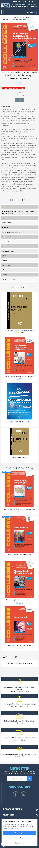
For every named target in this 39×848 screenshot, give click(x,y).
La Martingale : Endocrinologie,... (20, 421)
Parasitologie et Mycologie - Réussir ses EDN (19, 509)
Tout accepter (19, 833)
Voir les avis (19, 100)
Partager (17, 95)
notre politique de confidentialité (13, 773)
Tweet (20, 95)
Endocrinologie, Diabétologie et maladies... (19, 376)
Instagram (23, 794)
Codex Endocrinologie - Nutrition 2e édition (19, 331)
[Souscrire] (29, 778)
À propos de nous (12, 809)
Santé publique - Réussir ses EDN (19, 554)
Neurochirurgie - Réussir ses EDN (19, 645)
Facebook (15, 794)
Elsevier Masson (7, 223)
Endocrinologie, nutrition (19, 457)
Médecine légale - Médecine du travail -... (19, 600)
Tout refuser (19, 838)
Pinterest (23, 95)
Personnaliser (19, 843)
